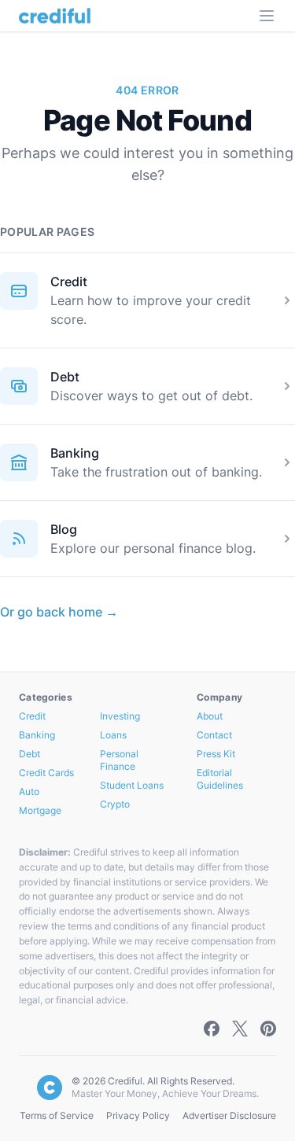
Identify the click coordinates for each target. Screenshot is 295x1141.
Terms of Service (57, 1115)
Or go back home (59, 612)
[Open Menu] (266, 15)
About (210, 716)
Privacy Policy (138, 1115)
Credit (68, 281)
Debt (64, 377)
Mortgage (40, 810)
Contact (214, 735)
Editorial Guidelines (220, 779)
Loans (113, 735)
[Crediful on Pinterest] (268, 1028)
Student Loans (132, 785)
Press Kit (216, 754)
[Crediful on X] (240, 1028)
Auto (29, 791)
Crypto (115, 804)
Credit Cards (46, 772)
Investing (120, 716)
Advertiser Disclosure (229, 1115)
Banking (74, 453)
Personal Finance (119, 760)
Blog (63, 529)
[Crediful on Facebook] (211, 1028)
